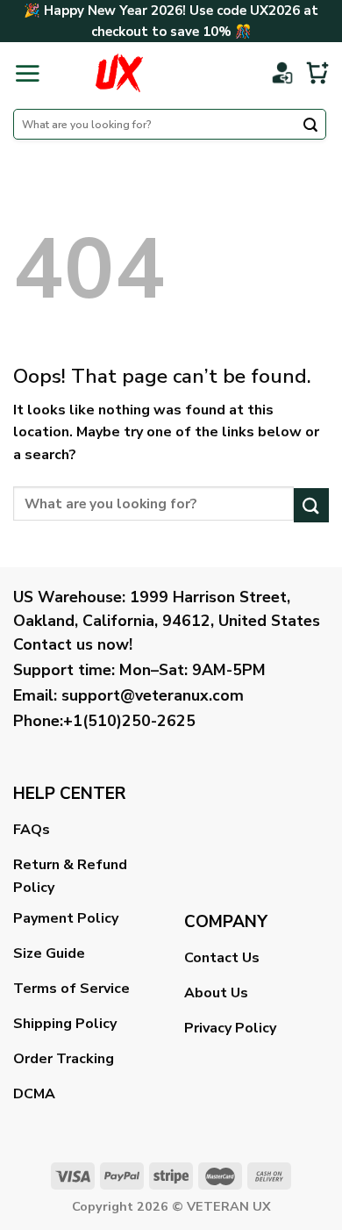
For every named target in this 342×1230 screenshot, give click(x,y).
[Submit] (310, 126)
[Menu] (27, 72)
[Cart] (317, 73)
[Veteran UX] (118, 73)
